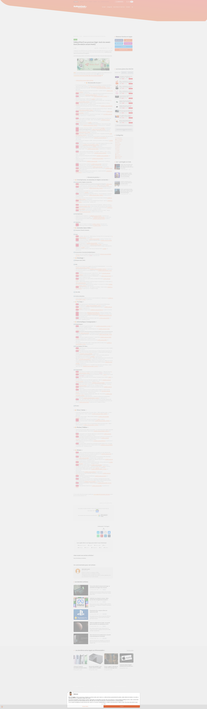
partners (74, 697)
